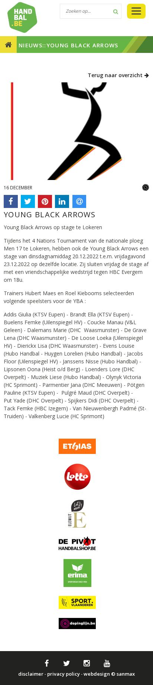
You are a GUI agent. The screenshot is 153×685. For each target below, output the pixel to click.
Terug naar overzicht (116, 75)
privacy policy (63, 673)
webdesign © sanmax (109, 673)
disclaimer (30, 673)
